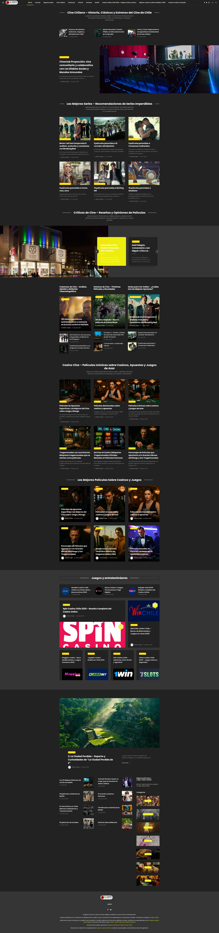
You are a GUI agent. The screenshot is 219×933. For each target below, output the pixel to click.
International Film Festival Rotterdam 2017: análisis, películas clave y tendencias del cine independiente (110, 248)
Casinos (63, 401)
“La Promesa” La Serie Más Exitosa (113, 344)
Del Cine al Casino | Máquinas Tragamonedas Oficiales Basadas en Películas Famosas (108, 455)
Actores (37, 2)
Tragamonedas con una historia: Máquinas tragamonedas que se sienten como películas (74, 455)
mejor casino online (144, 786)
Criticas (80, 2)
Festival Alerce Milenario (107, 822)
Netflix (97, 2)
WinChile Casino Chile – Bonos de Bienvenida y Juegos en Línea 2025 (140, 631)
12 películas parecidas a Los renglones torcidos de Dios (80, 347)
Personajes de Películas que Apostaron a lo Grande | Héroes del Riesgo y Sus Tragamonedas (143, 455)
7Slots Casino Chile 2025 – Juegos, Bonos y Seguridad (148, 660)
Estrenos (89, 2)
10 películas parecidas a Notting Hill (109, 189)
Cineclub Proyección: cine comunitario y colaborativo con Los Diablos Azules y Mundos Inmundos (76, 67)
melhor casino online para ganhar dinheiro (122, 922)
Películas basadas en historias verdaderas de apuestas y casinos (141, 551)
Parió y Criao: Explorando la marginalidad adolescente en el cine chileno (148, 31)
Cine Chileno (60, 2)
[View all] (148, 801)
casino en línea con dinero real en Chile (120, 925)
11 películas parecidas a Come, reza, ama (73, 189)
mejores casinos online (103, 928)
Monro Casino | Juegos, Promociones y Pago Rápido (114, 589)
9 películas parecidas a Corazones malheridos (139, 144)
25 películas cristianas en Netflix (69, 795)
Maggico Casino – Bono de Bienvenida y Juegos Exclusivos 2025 (71, 660)
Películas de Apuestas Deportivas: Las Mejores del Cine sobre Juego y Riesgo (74, 408)
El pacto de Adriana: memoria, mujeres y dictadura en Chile (77, 31)
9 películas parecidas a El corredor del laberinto (105, 144)
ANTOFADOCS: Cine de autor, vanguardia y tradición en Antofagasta (80, 337)
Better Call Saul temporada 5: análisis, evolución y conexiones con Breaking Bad (74, 146)
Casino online (155, 917)
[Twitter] (111, 909)
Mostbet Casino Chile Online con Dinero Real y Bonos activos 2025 (80, 589)
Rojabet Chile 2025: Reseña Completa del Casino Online (146, 589)
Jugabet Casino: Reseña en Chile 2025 (96, 659)
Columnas (71, 2)
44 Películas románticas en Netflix (109, 808)
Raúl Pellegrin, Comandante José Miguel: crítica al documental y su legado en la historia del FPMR (141, 248)
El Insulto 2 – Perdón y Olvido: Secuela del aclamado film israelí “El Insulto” (114, 335)
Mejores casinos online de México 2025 (152, 2)
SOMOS (109, 904)
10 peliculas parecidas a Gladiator (139, 189)
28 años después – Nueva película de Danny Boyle (107, 321)
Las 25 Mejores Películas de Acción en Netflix (70, 781)
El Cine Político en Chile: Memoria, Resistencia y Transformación (68, 808)
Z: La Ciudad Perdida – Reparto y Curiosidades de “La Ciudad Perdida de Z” (90, 760)
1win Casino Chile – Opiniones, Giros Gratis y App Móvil (122, 660)
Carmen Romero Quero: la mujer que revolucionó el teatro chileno (108, 781)
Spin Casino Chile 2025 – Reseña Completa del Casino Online (87, 610)
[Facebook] (108, 909)
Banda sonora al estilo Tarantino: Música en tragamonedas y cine (106, 551)
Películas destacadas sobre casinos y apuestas (107, 407)
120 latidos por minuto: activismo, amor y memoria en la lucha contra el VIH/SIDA (74, 322)
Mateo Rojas (65, 81)
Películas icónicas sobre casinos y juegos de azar (143, 407)
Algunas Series (48, 2)
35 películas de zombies (68, 822)
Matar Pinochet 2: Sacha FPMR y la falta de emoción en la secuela (113, 31)
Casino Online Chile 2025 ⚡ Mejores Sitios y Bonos (119, 2)
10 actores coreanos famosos (106, 795)
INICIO (30, 2)
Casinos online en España (177, 2)
